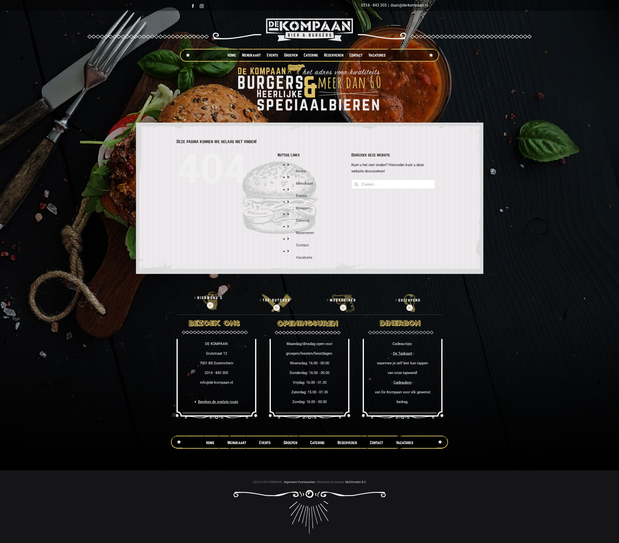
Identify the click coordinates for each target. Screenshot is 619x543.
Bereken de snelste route (218, 402)
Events (301, 196)
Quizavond (409, 300)
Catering (303, 220)
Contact (302, 245)
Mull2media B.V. (355, 482)
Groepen (303, 208)
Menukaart (304, 183)
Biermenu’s (210, 298)
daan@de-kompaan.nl (409, 5)
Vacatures (304, 257)
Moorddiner (343, 300)
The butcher (276, 300)
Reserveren (305, 233)
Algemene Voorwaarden (299, 482)
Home (301, 171)
